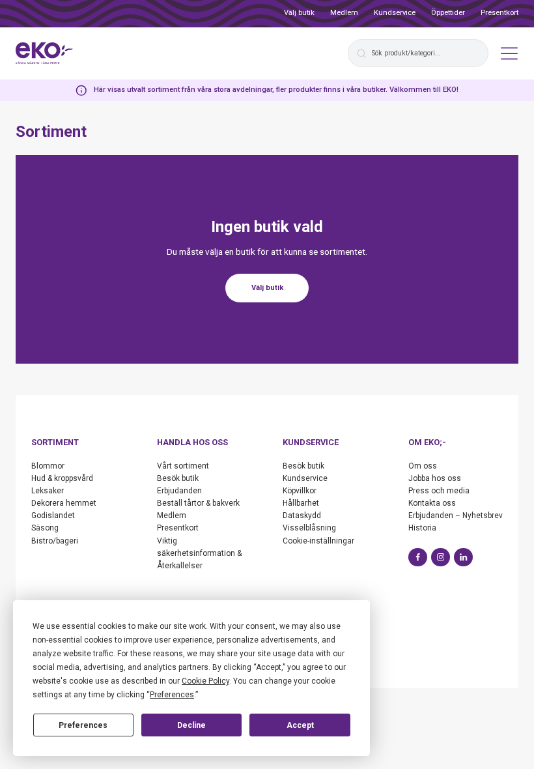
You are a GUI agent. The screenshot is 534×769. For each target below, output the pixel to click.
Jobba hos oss (434, 478)
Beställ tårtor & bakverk (198, 503)
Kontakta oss (432, 503)
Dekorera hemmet (63, 503)
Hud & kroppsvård (62, 478)
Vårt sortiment (183, 466)
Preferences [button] (172, 694)
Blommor (47, 466)
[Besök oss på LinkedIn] (463, 557)
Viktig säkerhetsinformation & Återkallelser (199, 553)
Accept (300, 725)
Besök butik (178, 478)
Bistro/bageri (54, 540)
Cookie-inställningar (318, 540)
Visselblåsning (309, 527)
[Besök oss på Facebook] (417, 557)
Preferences (83, 725)
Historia (422, 527)
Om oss (422, 466)
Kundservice (394, 12)
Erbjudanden (179, 490)
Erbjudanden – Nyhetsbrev (455, 515)
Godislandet (53, 515)
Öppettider (448, 12)
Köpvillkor (299, 490)
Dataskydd (302, 515)
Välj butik (299, 12)
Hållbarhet (301, 503)
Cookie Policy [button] (205, 681)
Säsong (45, 527)
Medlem (344, 12)
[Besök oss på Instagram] (440, 557)
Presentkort (499, 12)
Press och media (439, 490)
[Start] (44, 53)
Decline (191, 725)
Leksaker (47, 490)
